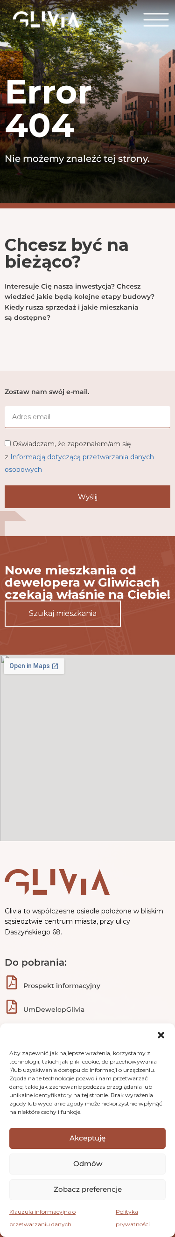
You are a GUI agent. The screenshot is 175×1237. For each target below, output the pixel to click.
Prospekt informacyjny (61, 985)
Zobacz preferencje (88, 1189)
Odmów (87, 1163)
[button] (161, 1035)
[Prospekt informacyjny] (12, 982)
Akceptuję (87, 1137)
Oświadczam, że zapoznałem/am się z (79, 456)
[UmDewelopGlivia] (12, 1007)
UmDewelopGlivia (53, 1009)
